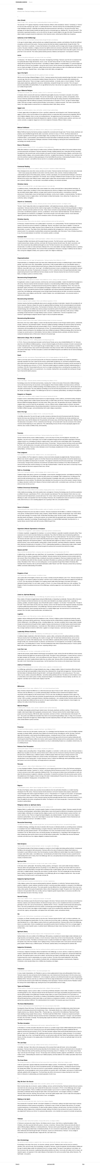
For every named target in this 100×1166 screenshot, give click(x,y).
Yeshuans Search (21, 2)
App (83, 1164)
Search (17, 1164)
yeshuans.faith (51, 1164)
